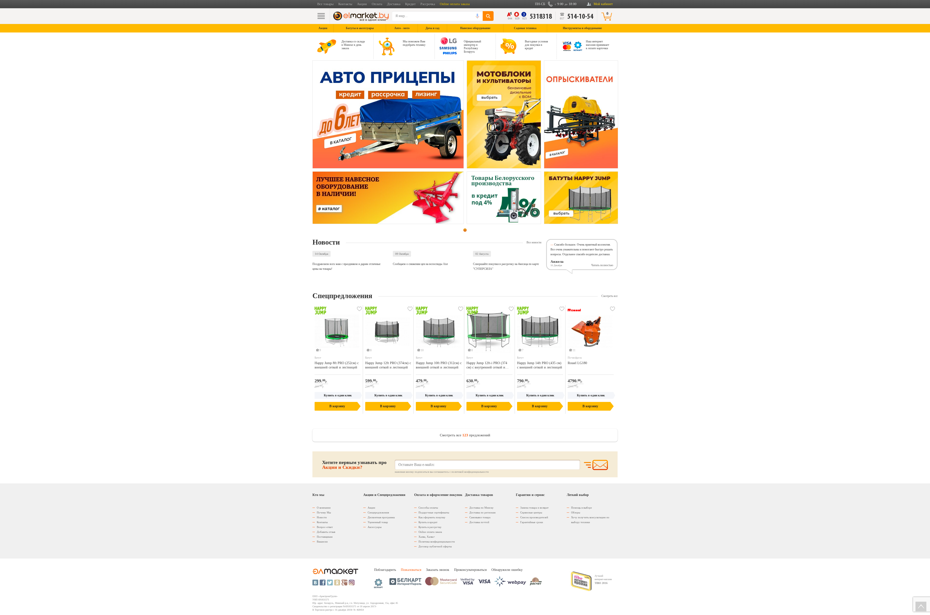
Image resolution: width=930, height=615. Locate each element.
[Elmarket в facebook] (323, 582)
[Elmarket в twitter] (330, 582)
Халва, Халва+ (426, 536)
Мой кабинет (603, 4)
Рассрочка (427, 4)
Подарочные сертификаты (433, 512)
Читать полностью (602, 265)
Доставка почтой (479, 522)
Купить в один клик (338, 395)
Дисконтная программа (381, 517)
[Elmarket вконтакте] (315, 582)
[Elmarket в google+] (344, 582)
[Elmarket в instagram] (352, 582)
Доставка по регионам (482, 512)
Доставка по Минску (481, 507)
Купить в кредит (427, 522)
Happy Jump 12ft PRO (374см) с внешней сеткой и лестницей (388, 365)
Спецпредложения (378, 512)
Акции (362, 4)
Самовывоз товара (479, 517)
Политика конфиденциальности (436, 541)
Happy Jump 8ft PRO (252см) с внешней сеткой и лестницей (337, 365)
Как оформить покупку (431, 517)
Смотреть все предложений (465, 435)
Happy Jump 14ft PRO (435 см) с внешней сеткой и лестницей (539, 365)
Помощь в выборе (581, 507)
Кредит (410, 4)
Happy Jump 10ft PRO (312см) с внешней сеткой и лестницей (439, 365)
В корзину (337, 406)
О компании (324, 507)
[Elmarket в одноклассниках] (337, 582)
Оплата (377, 4)
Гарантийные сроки (531, 522)
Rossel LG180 (577, 363)
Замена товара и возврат (534, 507)
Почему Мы (324, 512)
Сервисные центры (531, 512)
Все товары (325, 4)
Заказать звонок (437, 570)
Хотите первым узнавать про (354, 465)
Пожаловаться (411, 570)
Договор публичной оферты (435, 546)
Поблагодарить (385, 570)
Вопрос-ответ (325, 527)
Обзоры (575, 512)
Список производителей (534, 517)
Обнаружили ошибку (507, 570)
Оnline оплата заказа (430, 531)
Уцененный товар (378, 522)
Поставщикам (325, 536)
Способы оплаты (428, 507)
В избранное (359, 308)
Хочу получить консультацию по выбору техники (590, 520)
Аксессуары (374, 527)
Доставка (393, 4)
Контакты (345, 4)
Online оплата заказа (455, 4)
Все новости (534, 242)
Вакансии (322, 541)
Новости (322, 517)
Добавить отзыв (326, 531)
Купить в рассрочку (430, 527)
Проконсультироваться (470, 570)
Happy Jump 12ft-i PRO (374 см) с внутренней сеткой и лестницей (486, 365)
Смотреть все (609, 296)
